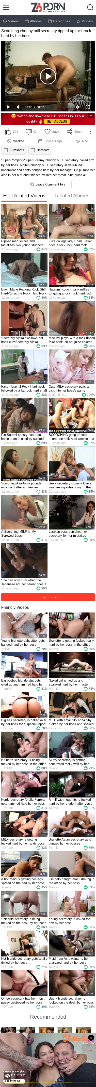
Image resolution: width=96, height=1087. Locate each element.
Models (87, 21)
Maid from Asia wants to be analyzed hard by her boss (68, 960)
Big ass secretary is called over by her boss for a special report (23, 722)
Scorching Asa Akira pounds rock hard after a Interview (21, 485)
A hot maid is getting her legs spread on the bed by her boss (23, 881)
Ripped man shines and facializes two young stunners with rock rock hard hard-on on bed (22, 243)
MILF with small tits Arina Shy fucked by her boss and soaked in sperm (71, 722)
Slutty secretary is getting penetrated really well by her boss (69, 762)
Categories (61, 21)
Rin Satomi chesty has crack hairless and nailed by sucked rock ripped (22, 437)
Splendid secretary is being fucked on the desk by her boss (23, 921)
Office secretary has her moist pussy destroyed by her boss (23, 1000)
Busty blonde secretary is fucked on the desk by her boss (71, 1000)
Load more (48, 597)
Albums (36, 21)
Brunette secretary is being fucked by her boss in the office (23, 762)
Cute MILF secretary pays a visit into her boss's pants (69, 388)
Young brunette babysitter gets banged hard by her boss (23, 642)
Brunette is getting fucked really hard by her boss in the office (71, 642)
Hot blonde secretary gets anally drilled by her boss (24, 960)
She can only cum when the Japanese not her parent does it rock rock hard (23, 582)
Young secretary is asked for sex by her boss (69, 921)
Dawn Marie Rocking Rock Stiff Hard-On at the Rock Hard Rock (24, 291)
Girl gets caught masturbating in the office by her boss (71, 881)
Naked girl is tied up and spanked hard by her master (69, 682)
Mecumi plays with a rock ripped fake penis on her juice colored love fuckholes (72, 340)
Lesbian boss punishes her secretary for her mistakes (68, 533)
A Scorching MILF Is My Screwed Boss (18, 533)
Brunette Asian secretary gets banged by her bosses (70, 841)
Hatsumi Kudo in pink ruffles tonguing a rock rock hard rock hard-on (70, 291)
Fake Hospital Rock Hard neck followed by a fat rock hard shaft (24, 388)
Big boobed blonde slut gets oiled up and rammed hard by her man (22, 683)
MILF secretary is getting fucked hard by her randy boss (23, 841)
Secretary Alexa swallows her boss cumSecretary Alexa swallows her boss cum (22, 340)
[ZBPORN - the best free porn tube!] (48, 7)
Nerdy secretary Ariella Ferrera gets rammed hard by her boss (23, 801)
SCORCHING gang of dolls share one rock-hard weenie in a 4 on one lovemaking (71, 437)
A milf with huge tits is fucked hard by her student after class (70, 801)
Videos (13, 21)
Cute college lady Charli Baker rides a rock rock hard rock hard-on (70, 243)
